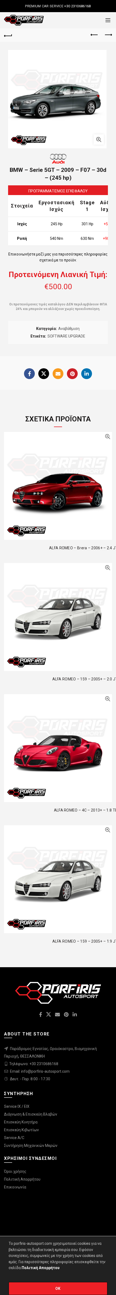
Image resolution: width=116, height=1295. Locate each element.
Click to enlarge (99, 139)
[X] (43, 373)
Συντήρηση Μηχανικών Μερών (30, 1145)
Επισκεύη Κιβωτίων (21, 1130)
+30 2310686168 (77, 6)
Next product (108, 35)
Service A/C (14, 1138)
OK (58, 1288)
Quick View (107, 436)
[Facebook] (29, 373)
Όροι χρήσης (15, 1171)
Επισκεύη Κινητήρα (20, 1122)
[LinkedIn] (86, 373)
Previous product (94, 35)
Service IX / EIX (16, 1106)
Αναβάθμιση (69, 328)
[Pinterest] (72, 373)
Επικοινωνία (15, 1187)
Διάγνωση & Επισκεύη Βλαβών (30, 1114)
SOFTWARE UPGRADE (66, 336)
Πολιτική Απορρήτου (22, 1179)
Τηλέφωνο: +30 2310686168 (33, 1064)
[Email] (58, 373)
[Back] (8, 35)
